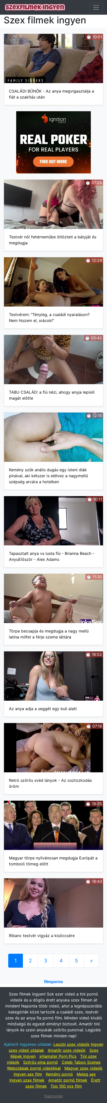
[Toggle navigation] (96, 7)
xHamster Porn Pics (57, 1056)
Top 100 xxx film (66, 1086)
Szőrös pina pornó (40, 1062)
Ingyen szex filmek (27, 1080)
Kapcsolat (53, 1096)
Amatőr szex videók (67, 1050)
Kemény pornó (59, 1074)
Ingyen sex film (28, 1074)
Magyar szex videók (83, 1068)
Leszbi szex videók (72, 1044)
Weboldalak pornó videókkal (34, 1068)
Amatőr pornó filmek (67, 1080)
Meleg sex (86, 1074)
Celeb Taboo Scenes (81, 1062)
